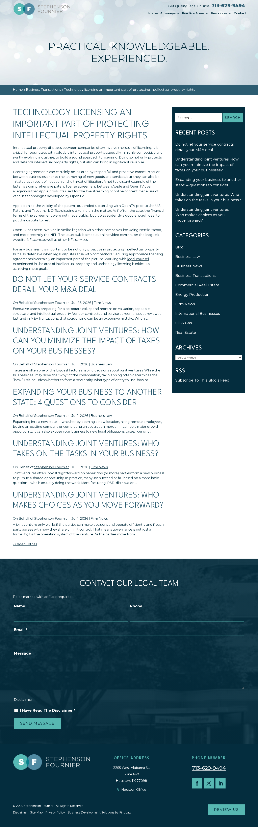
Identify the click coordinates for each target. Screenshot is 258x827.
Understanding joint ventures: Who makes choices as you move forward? (202, 215)
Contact (240, 13)
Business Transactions (195, 275)
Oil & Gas (183, 323)
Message (22, 653)
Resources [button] (219, 13)
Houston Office (133, 790)
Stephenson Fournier (51, 303)
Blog (179, 247)
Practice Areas (193, 13)
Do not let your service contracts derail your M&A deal (204, 147)
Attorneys (168, 13)
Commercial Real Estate (197, 285)
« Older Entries (25, 544)
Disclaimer (23, 700)
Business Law (101, 364)
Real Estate (185, 332)
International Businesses (197, 313)
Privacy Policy (55, 812)
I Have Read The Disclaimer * (47, 710)
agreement (87, 186)
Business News (189, 266)
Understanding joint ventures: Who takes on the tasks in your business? (208, 197)
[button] (254, 798)
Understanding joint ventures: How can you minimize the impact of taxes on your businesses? (86, 341)
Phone (136, 606)
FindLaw (125, 812)
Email (20, 630)
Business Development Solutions (91, 812)
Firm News (102, 303)
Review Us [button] (226, 809)
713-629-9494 (228, 5)
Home (153, 13)
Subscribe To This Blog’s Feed (202, 380)
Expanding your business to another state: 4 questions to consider (208, 182)
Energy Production (192, 294)
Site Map (36, 812)
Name (19, 606)
